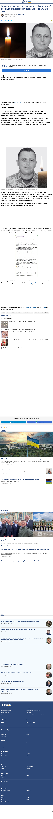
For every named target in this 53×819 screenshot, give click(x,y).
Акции (2, 768)
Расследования (30, 722)
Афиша (2, 797)
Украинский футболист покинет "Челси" (10, 481)
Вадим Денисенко (5, 641)
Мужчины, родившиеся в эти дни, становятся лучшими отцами (20, 469)
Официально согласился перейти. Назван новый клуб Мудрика (20, 479)
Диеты (2, 777)
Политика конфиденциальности (33, 710)
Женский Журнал (5, 801)
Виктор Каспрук (5, 631)
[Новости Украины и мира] (3, 427)
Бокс (27, 744)
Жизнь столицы (21, 14)
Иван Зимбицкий (5, 666)
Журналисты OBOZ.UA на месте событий (35, 714)
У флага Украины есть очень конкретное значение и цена (16, 672)
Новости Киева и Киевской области (41, 312)
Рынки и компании (5, 783)
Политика (29, 720)
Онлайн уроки (4, 755)
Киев (2, 732)
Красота (3, 799)
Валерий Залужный (5, 623)
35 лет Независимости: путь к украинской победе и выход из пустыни (20, 621)
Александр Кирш (5, 683)
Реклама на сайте (5, 712)
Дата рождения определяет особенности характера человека (15, 471)
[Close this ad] (52, 811)
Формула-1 (3, 747)
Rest (2, 614)
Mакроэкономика (30, 783)
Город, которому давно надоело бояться (12, 681)
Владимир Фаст (33, 283)
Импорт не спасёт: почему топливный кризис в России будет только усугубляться (19, 690)
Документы (28, 712)
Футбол (3, 742)
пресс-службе (18, 102)
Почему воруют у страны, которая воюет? (12, 664)
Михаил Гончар (4, 693)
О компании (3, 708)
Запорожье (3, 734)
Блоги (3, 725)
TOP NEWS (4, 510)
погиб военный (36, 76)
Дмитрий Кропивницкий (11, 14)
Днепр (27, 734)
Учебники (28, 753)
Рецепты (3, 775)
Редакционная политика (6, 315)
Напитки (28, 775)
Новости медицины (5, 790)
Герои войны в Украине (15, 312)
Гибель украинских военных (27, 312)
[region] (26, 90)
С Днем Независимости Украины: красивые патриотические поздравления (23, 459)
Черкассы (3, 736)
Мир (2, 722)
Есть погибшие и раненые (7, 563)
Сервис (28, 768)
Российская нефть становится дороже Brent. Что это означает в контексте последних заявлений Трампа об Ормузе (22, 638)
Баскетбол (28, 742)
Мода (27, 799)
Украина (3, 312)
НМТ (27, 757)
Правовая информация (6, 710)
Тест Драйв (3, 766)
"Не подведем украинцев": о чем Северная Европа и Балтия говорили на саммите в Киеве (26, 539)
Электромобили (29, 766)
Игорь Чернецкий (5, 675)
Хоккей (2, 744)
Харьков (28, 732)
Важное (3, 430)
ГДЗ (2, 753)
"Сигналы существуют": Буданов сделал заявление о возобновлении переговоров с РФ (26, 550)
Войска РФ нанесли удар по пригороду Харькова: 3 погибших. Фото (21, 561)
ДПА (27, 755)
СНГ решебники (4, 760)
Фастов (7, 312)
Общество (29, 725)
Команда (28, 708)
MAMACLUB (28, 790)
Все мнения (4, 698)
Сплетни (28, 797)
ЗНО (2, 757)
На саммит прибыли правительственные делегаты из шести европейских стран (19, 543)
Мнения (3, 618)
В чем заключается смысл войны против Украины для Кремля (18, 629)
